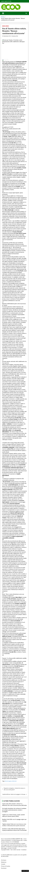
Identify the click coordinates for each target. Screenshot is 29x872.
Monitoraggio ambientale (11, 781)
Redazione (3, 862)
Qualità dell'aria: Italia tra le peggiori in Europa (13, 794)
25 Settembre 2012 (6, 36)
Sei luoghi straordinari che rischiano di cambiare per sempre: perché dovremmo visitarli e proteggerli (14, 810)
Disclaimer (3, 868)
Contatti (3, 864)
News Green (5, 26)
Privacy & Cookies (5, 866)
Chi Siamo (3, 860)
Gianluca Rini (15, 36)
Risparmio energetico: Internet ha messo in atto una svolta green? (14, 789)
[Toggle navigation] (3, 13)
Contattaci (23, 849)
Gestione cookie (25, 870)
